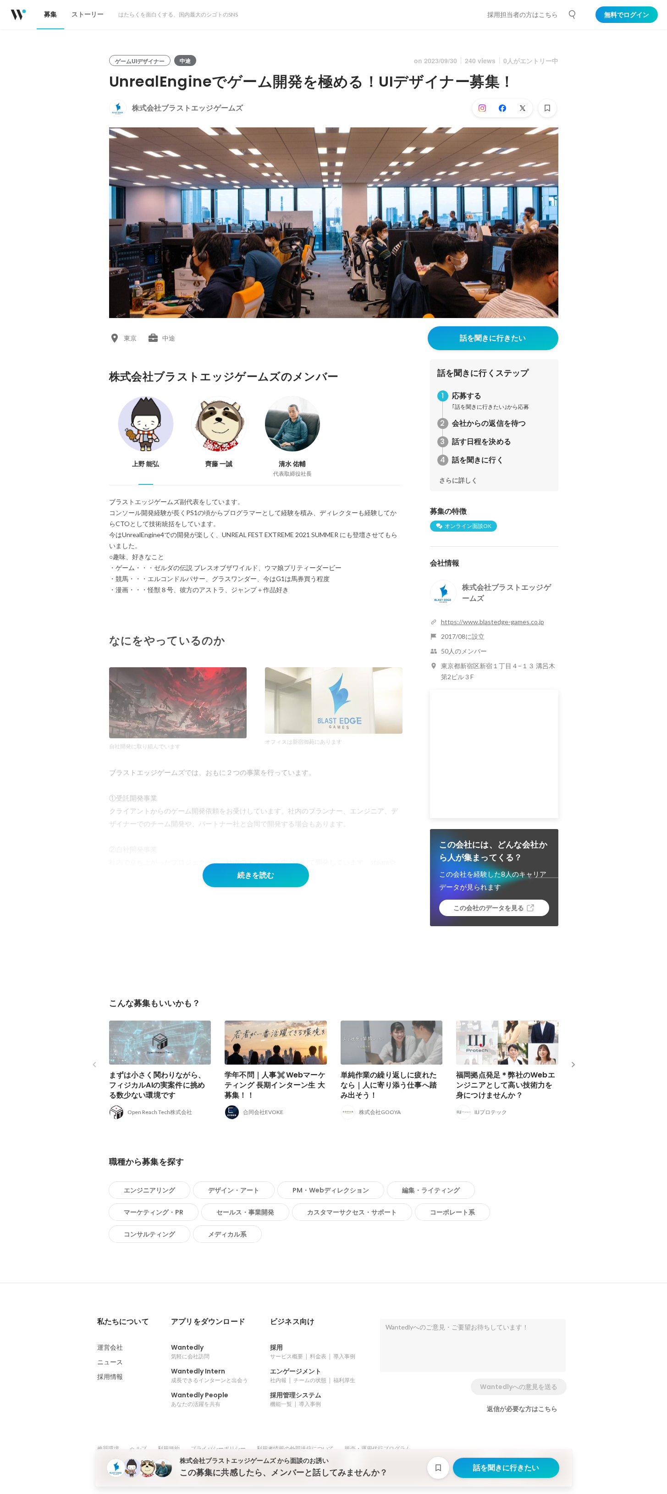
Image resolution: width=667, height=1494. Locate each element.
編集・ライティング (431, 1190)
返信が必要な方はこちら (522, 1408)
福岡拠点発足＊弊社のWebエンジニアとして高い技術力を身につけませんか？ (505, 1085)
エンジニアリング (149, 1190)
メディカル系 (227, 1234)
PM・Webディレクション (330, 1190)
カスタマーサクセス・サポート (352, 1212)
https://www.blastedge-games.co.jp (492, 622)
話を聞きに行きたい (493, 338)
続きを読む (255, 875)
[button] (123, 1321)
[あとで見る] (547, 108)
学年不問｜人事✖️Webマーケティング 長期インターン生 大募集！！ (275, 1085)
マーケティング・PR (153, 1212)
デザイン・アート (233, 1190)
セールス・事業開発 (245, 1212)
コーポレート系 (452, 1212)
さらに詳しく (458, 480)
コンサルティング (149, 1234)
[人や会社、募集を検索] (572, 14)
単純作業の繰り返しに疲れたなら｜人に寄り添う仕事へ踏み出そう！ (389, 1085)
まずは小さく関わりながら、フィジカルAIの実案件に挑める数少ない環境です (157, 1085)
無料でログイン (626, 14)
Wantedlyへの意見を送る (518, 1386)
